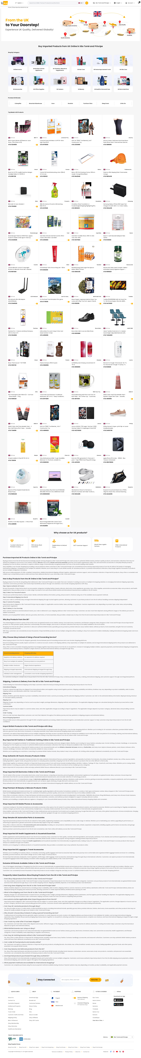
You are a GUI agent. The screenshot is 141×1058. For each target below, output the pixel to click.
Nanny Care (88, 103)
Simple (36, 455)
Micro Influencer (13, 1020)
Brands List (32, 1000)
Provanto (67, 201)
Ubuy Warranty (12, 1026)
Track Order (11, 1012)
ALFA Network (34, 296)
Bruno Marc (98, 328)
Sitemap (10, 1009)
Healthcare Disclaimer (14, 1029)
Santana (95, 1006)
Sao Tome (96, 997)
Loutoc (131, 360)
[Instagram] (113, 1052)
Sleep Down (53, 103)
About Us (11, 997)
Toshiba (131, 296)
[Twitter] (120, 1052)
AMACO (131, 392)
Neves (94, 1003)
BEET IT (36, 137)
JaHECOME (130, 328)
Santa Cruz (96, 1012)
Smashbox (98, 201)
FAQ (30, 1012)
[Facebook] (111, 1052)
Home (9, 7)
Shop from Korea (60, 1047)
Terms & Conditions (57, 1052)
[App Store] (119, 1000)
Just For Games (65, 296)
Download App (33, 997)
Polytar (67, 360)
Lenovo (99, 423)
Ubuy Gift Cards (34, 1020)
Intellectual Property (14, 1006)
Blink (36, 201)
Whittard (106, 103)
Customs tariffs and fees (15, 1015)
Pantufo (95, 1015)
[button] (102, 3)
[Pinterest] (123, 1052)
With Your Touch (97, 392)
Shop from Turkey (85, 1047)
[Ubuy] (4, 3)
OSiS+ (67, 264)
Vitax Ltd (67, 455)
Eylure (131, 233)
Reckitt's (35, 519)
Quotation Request (13, 1003)
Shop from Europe (97, 1047)
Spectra (35, 487)
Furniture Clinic (36, 103)
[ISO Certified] (24, 1039)
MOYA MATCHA (97, 296)
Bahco (99, 169)
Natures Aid (130, 264)
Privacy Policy (69, 1052)
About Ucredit (33, 1015)
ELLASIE (67, 519)
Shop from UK (22, 1047)
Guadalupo (96, 1017)
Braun (36, 360)
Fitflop (131, 423)
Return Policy (33, 1006)
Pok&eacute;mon (129, 169)
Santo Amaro (97, 1000)
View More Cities (98, 1020)
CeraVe (36, 264)
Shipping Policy (12, 1017)
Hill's (36, 392)
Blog (30, 1009)
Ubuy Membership (13, 1023)
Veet (68, 233)
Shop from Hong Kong (47, 1047)
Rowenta (130, 487)
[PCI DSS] (12, 1039)
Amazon (99, 455)
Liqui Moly (98, 233)
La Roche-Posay (65, 137)
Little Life (71, 103)
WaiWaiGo (98, 487)
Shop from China (72, 1047)
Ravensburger (34, 233)
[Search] (86, 3)
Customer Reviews (34, 1003)
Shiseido (99, 360)
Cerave (67, 169)
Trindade (95, 1009)
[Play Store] (119, 1005)
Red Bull (99, 264)
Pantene (35, 328)
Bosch (36, 169)
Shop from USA (12, 1047)
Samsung (130, 201)
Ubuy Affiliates (33, 1017)
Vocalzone (124, 103)
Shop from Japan (34, 1047)
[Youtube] (116, 1052)
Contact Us (11, 1000)
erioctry (131, 137)
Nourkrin (18, 103)
